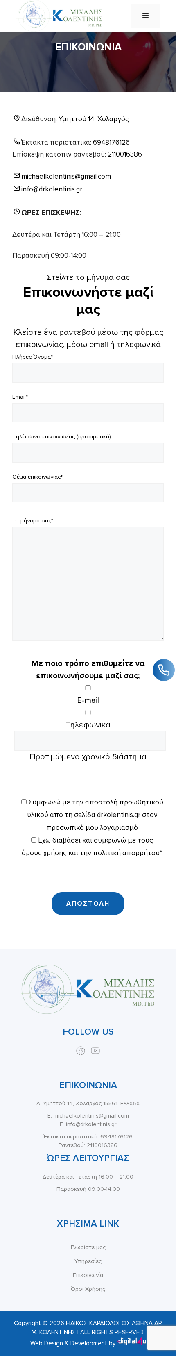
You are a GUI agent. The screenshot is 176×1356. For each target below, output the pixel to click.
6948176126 (111, 142)
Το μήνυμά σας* (32, 520)
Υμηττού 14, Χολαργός (94, 119)
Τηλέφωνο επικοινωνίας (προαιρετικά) (61, 436)
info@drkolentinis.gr (51, 189)
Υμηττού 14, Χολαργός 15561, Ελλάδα (91, 1103)
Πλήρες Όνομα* (32, 356)
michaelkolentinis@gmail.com (66, 176)
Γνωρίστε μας (88, 1247)
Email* (20, 396)
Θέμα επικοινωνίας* (37, 476)
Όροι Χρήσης (88, 1289)
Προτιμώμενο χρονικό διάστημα (88, 757)
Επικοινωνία (88, 1275)
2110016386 (125, 154)
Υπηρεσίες (88, 1261)
